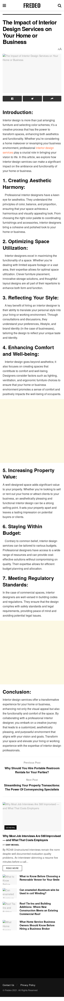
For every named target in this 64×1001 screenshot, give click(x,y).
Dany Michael (12, 845)
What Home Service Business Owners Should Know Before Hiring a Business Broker (37, 925)
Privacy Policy (27, 985)
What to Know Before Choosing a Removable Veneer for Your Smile (40, 877)
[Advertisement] (32, 431)
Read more (12, 868)
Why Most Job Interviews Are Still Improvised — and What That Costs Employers (32, 838)
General (10, 827)
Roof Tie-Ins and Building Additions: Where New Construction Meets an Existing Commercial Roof (39, 909)
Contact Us (8, 985)
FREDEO (32, 5)
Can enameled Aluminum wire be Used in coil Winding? (39, 891)
